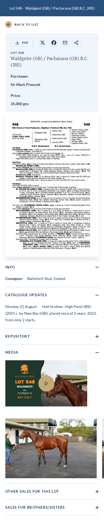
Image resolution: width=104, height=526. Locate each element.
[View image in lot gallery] (51, 448)
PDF (25, 42)
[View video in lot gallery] (52, 386)
